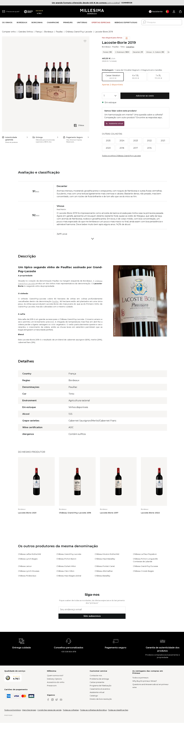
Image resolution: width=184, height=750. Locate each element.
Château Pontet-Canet (105, 566)
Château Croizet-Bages (143, 571)
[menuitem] (7, 22)
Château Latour (25, 566)
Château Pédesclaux (27, 576)
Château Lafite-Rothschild (29, 554)
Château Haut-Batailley (105, 559)
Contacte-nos (96, 675)
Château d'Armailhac (104, 571)
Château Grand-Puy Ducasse (145, 566)
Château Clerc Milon (65, 571)
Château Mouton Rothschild (107, 554)
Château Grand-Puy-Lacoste (78, 31)
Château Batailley (102, 576)
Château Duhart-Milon (66, 566)
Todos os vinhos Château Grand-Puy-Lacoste (121, 156)
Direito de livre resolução (101, 699)
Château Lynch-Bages (27, 559)
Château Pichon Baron (66, 559)
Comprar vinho (9, 31)
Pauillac (59, 31)
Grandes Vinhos (25, 31)
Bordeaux (48, 31)
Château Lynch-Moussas (28, 571)
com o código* (86, 3)
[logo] (92, 12)
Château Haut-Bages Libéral (68, 576)
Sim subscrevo (92, 616)
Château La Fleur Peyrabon (145, 554)
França (38, 31)
